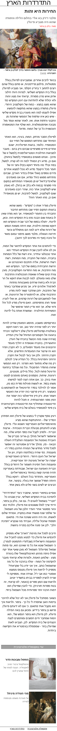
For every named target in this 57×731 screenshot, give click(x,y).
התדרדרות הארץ (17, 729)
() (43, 73)
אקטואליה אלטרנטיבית (37, 729)
